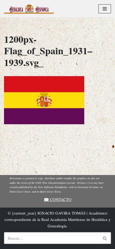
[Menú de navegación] (104, 8)
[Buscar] (105, 238)
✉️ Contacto (57, 199)
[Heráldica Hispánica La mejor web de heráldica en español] (29, 9)
